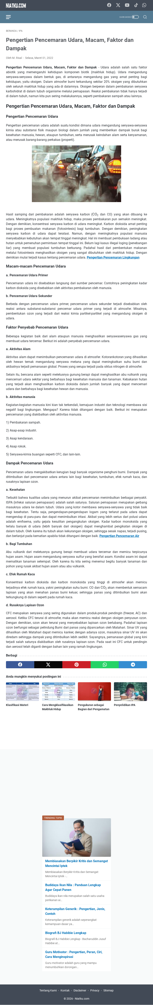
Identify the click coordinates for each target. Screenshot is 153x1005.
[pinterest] (76, 664)
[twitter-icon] (118, 5)
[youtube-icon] (127, 5)
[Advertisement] (76, 783)
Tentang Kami (48, 990)
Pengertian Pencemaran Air (119, 536)
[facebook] (20, 664)
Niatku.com (82, 998)
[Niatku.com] (18, 5)
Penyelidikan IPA (124, 705)
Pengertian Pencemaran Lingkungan (113, 257)
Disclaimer (80, 990)
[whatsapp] (105, 664)
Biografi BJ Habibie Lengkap (65, 933)
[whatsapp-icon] (144, 5)
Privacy (94, 990)
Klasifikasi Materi (17, 705)
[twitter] (48, 664)
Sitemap (108, 990)
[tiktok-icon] (136, 5)
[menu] (11, 17)
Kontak (65, 990)
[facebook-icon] (109, 5)
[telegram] (133, 664)
